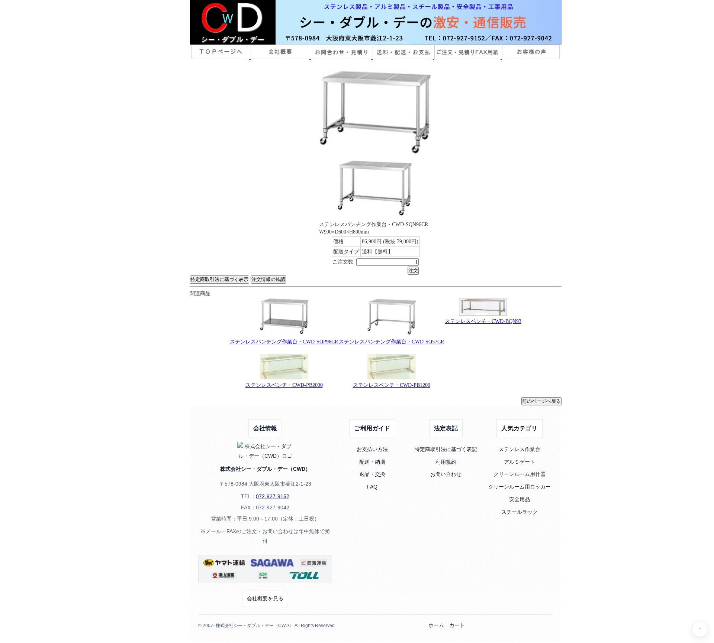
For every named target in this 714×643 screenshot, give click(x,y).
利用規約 (445, 462)
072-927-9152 (272, 496)
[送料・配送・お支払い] (403, 57)
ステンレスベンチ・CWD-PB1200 (391, 385)
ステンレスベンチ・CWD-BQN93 (483, 321)
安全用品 (519, 499)
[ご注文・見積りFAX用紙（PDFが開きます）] (468, 57)
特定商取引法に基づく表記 (446, 449)
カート (457, 625)
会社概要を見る (265, 598)
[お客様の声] (531, 57)
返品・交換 (372, 474)
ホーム (436, 625)
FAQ (372, 487)
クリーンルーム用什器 (519, 474)
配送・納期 (372, 462)
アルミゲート (519, 462)
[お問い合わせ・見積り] (342, 57)
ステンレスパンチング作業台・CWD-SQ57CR (391, 342)
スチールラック (519, 512)
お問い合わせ (445, 474)
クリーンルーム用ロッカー (519, 487)
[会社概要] (281, 57)
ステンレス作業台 (519, 449)
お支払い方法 (372, 449)
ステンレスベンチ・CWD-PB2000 (284, 385)
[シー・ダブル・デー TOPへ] (376, 22)
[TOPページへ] (221, 57)
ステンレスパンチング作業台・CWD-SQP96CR (284, 342)
